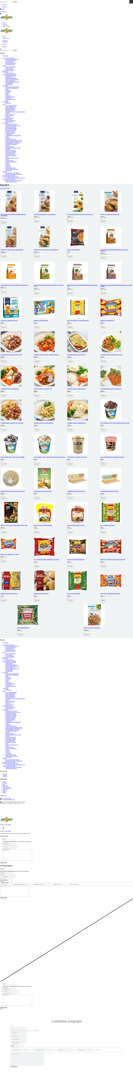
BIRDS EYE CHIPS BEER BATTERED (110, 593)
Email (4, 838)
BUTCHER (5, 85)
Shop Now (5, 41)
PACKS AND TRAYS (8, 70)
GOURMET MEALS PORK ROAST (43, 388)
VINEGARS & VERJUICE (12, 169)
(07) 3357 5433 (7, 798)
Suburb (55, 884)
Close (1, 1008)
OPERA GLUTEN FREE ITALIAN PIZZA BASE (13, 491)
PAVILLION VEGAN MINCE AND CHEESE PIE (46, 249)
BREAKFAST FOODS (11, 129)
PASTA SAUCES (10, 160)
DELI (4, 104)
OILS (7, 156)
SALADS (8, 116)
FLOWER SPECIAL (10, 64)
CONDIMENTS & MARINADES (13, 135)
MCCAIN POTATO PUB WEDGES (76, 559)
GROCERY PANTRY (11, 153)
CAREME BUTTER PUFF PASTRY (76, 491)
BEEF (7, 89)
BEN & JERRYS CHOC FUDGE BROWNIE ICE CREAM (114, 423)
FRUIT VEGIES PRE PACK (12, 79)
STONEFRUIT (9, 84)
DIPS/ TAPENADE (10, 108)
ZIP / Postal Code (74, 884)
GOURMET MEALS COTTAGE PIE (76, 354)
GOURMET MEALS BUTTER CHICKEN (110, 388)
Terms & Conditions (7, 788)
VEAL (7, 100)
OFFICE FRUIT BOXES (11, 181)
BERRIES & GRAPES (11, 75)
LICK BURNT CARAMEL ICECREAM (77, 457)
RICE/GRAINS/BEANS (11, 161)
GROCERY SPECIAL (11, 63)
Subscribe (5, 791)
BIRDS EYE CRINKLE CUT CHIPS (10, 554)
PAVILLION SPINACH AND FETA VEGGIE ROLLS (80, 214)
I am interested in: (4, 880)
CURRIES (8, 138)
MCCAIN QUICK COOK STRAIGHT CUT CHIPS (46, 559)
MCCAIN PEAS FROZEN (73, 593)
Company (2, 868)
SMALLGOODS (9, 115)
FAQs (4, 793)
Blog (4, 784)
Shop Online (5, 24)
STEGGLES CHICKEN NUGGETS (9, 320)
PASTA (7, 159)
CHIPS (7, 136)
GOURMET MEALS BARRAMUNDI (76, 423)
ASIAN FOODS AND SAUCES (13, 125)
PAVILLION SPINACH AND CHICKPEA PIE (12, 249)
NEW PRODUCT (10, 73)
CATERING (5, 101)
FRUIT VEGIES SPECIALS (12, 59)
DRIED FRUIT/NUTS (11, 139)
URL (11, 1026)
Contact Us (5, 40)
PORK (7, 94)
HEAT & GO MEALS (11, 120)
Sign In (4, 4)
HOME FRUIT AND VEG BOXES (14, 180)
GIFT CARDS (9, 68)
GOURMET (8, 91)
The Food (5, 773)
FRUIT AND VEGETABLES (9, 74)
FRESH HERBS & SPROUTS (12, 81)
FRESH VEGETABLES (11, 78)
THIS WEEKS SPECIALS (9, 58)
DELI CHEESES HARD (11, 105)
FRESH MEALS (9, 121)
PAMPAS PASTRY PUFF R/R (41, 593)
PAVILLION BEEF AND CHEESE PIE (109, 214)
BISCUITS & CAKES (11, 126)
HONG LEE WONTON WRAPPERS (43, 525)
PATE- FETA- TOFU (10, 114)
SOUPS (7, 163)
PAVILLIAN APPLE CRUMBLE (92, 627)
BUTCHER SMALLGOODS (12, 86)
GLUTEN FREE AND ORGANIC (11, 176)
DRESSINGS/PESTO (10, 109)
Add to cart (4, 222)
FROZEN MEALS (10, 146)
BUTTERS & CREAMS (11, 128)
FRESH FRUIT (9, 76)
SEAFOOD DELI (10, 118)
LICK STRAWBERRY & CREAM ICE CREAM (112, 457)
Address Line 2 (37, 884)
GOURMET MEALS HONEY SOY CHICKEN (12, 423)
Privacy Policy (6, 786)
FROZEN (8, 149)
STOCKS (8, 164)
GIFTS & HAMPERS (10, 67)
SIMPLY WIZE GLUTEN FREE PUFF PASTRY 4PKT (14, 525)
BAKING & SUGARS (11, 130)
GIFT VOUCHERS (10, 69)
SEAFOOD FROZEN (11, 99)
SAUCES (8, 165)
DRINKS (5, 171)
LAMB (7, 93)
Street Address (17, 884)
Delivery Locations (6, 26)
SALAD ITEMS (9, 83)
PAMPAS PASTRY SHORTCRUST (9, 593)
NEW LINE (5, 72)
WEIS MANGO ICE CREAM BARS (43, 491)
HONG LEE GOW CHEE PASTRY (75, 525)
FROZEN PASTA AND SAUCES (13, 148)
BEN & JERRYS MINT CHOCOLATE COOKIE (12, 457)
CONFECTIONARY (10, 133)
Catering (4, 35)
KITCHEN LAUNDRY (11, 155)
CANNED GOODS (10, 131)
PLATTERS (8, 103)
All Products (5, 55)
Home (4, 22)
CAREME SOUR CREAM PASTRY (109, 491)
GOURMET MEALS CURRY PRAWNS (43, 423)
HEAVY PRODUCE (10, 80)
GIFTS (4, 65)
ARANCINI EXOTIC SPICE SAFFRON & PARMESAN (14, 285)
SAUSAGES (8, 98)
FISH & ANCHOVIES (11, 150)
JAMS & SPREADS (10, 154)
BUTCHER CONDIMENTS (12, 88)
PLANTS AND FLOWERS (9, 175)
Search (15, 1)
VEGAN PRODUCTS (11, 168)
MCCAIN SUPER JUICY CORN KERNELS (78, 320)
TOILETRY (8, 166)
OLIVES (8, 113)
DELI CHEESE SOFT (11, 106)
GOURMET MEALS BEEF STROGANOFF (11, 354)
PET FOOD (8, 95)
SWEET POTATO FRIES (73, 249)
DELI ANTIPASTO (10, 110)
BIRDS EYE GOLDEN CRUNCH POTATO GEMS (112, 559)
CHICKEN (8, 90)
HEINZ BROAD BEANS (23, 627)
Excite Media (8, 824)
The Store (5, 775)
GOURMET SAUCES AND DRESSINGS (15, 111)
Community (5, 789)
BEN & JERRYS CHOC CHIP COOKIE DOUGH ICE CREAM (49, 457)
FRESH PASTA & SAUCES (12, 158)
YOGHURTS (9, 170)
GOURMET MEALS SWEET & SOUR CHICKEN (46, 354)
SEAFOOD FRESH (10, 96)
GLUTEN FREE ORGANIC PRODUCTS (15, 178)
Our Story (4, 23)
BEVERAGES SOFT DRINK (12, 173)
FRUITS (7, 145)
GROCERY (5, 123)
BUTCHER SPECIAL (11, 60)
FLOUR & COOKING (11, 151)
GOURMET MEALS (7, 119)
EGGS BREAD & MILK (11, 144)
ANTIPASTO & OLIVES (11, 124)
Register (4, 6)
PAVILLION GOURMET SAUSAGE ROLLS (45, 214)
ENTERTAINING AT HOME (12, 143)
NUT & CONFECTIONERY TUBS (14, 140)
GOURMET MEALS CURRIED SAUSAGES (111, 354)
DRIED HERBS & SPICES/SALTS (14, 141)
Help (4, 37)
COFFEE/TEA (9, 134)
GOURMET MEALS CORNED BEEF (76, 388)
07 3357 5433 (3, 11)
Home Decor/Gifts (6, 38)
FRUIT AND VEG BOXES (9, 179)
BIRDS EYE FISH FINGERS (41, 320)
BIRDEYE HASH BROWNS (107, 320)
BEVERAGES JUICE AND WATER (14, 174)
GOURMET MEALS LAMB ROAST (10, 388)
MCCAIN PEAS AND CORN (107, 525)
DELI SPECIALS (10, 62)
